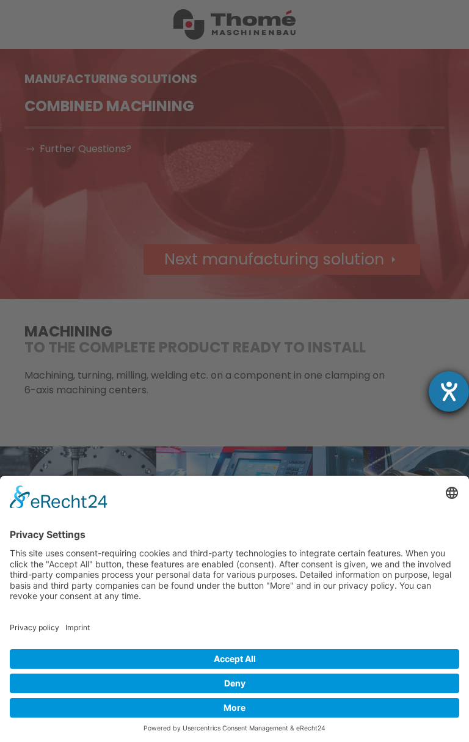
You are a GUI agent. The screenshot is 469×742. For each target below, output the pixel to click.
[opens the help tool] (449, 391)
